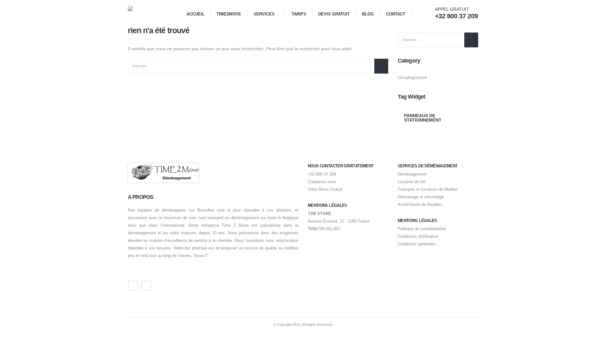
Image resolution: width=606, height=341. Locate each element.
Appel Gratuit (456, 13)
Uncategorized (412, 77)
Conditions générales (417, 244)
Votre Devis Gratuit (325, 189)
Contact (395, 14)
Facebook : (133, 285)
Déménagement (412, 174)
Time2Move (229, 14)
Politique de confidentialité (422, 229)
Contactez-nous (322, 182)
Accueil (196, 14)
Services (264, 14)
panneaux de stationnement (423, 118)
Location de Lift (412, 182)
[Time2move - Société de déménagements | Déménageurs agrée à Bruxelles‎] (143, 13)
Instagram (146, 285)
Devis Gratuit (334, 14)
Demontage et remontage (421, 197)
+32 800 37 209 (322, 174)
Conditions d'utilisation (418, 236)
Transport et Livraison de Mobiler (428, 189)
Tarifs (299, 14)
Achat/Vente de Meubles (420, 204)
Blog (368, 14)
